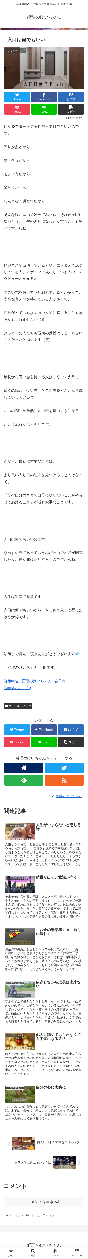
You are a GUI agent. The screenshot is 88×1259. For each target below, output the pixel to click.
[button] (79, 722)
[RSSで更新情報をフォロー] (64, 780)
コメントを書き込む (44, 1202)
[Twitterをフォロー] (64, 768)
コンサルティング (19, 706)
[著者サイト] (23, 768)
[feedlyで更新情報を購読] (23, 780)
